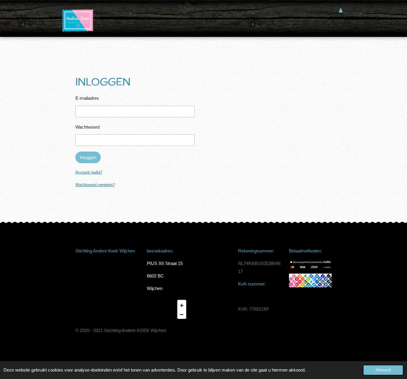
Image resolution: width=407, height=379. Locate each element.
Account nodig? (88, 172)
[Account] (341, 10)
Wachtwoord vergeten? (95, 185)
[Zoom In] (181, 305)
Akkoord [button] (383, 370)
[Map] (168, 309)
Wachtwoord (87, 127)
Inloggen (88, 157)
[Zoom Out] (181, 314)
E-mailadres (87, 98)
